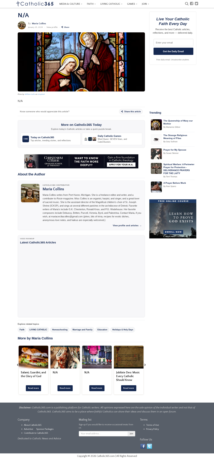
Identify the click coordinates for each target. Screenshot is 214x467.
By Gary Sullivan (170, 142)
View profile (52, 27)
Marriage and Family (82, 329)
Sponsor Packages (45, 429)
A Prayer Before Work (174, 183)
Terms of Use (152, 425)
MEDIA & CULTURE (70, 4)
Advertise (28, 429)
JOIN (144, 4)
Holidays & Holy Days (122, 329)
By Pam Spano (169, 186)
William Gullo (30, 94)
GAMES (131, 4)
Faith (22, 329)
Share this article (132, 111)
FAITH (90, 4)
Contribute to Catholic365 (36, 433)
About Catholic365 (33, 425)
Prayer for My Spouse (174, 150)
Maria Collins (39, 23)
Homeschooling (60, 329)
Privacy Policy (152, 429)
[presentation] (18, 365)
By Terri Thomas (170, 177)
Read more (33, 388)
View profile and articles (127, 225)
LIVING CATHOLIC (110, 4)
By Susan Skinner (171, 153)
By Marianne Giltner (171, 127)
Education (102, 329)
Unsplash (41, 94)
